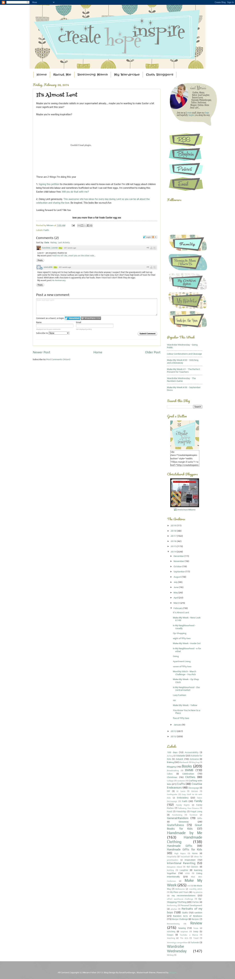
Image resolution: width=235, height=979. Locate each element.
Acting (170, 756)
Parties (195, 902)
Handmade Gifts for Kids (184, 849)
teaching (171, 938)
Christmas (172, 777)
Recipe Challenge (180, 919)
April (176, 597)
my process (197, 892)
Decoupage (193, 788)
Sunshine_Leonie (50, 248)
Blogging (171, 766)
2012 (174, 736)
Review (196, 923)
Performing (172, 905)
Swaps (170, 935)
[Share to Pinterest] (91, 225)
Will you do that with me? (75, 191)
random (198, 912)
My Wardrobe (127, 75)
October (178, 566)
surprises (184, 931)
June (176, 587)
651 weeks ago (70, 248)
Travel (196, 938)
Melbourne (180, 889)
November (179, 561)
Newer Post (41, 352)
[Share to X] (85, 225)
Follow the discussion (154, 237)
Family (198, 801)
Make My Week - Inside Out (187, 643)
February (178, 608)
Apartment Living (182, 661)
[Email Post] (72, 225)
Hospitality (171, 856)
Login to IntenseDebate (72, 318)
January (178, 724)
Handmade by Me (184, 833)
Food (169, 811)
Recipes (195, 919)
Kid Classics (193, 867)
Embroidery (182, 797)
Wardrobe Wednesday (177, 948)
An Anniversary (59, 280)
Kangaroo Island (174, 867)
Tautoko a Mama (189, 935)
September (179, 571)
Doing (176, 656)
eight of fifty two (182, 638)
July (176, 582)
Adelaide (180, 755)
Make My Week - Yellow (185, 705)
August (178, 576)
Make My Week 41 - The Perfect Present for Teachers (183, 370)
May (176, 592)
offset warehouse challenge (180, 899)
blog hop (195, 762)
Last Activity (64, 242)
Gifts (199, 818)
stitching (171, 931)
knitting (170, 870)
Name (39, 322)
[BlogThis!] (82, 225)
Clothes (190, 777)
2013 (174, 731)
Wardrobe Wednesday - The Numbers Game (181, 379)
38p (55, 267)
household (185, 856)
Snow (195, 928)
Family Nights (183, 805)
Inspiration (190, 859)
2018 (174, 530)
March (177, 602)
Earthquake (172, 794)
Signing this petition (49, 184)
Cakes (170, 774)
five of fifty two (181, 718)
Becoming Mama (92, 75)
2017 (174, 535)
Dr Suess (180, 791)
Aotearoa (194, 759)
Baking (170, 762)
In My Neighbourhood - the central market (186, 688)
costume (181, 781)
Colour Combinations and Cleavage (184, 353)
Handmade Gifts (179, 845)
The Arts (184, 938)
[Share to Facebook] (88, 225)
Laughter (184, 870)
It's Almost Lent (181, 612)
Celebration (188, 773)
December (179, 556)
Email (78, 322)
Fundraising (177, 815)
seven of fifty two (182, 666)
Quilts (185, 912)
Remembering (173, 924)
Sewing (182, 928)
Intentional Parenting (181, 863)
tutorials (195, 942)
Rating (54, 242)
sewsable (48, 267)
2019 (174, 525)
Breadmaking (173, 770)
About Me (62, 75)
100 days (172, 752)
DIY (168, 791)
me (188, 886)
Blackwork (183, 762)
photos (174, 909)
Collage (170, 781)
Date (46, 242)
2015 (174, 546)
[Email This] (79, 225)
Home (41, 75)
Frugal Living (196, 811)
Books (187, 766)
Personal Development (191, 905)
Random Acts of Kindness (187, 915)
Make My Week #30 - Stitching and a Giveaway (182, 361)
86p (60, 248)
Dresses (194, 791)
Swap (195, 931)
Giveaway (184, 821)
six (174, 700)
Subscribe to (42, 333)
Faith (46, 230)
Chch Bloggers (159, 75)
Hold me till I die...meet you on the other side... (73, 255)
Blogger (173, 972)
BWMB (189, 770)
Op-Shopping (179, 633)
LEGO (187, 873)
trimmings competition (177, 942)
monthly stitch (195, 889)
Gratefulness (175, 825)
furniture (193, 815)
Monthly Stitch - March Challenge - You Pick (184, 673)
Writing (170, 955)
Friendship (181, 811)
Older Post (153, 352)
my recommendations (184, 895)
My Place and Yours (179, 892)
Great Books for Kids (184, 826)
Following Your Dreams (188, 808)
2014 (174, 551)
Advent (179, 759)
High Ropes (180, 853)
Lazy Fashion (179, 695)
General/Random (177, 818)
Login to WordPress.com (91, 318)
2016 (174, 541)
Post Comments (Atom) (58, 359)
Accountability (191, 752)
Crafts (181, 784)
